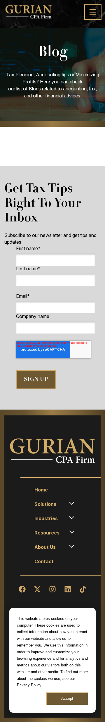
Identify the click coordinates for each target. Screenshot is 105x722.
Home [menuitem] (41, 490)
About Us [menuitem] (45, 547)
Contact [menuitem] (44, 561)
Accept (67, 698)
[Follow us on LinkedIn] (68, 589)
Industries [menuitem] (46, 518)
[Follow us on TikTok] (83, 589)
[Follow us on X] (37, 589)
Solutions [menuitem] (45, 504)
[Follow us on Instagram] (52, 589)
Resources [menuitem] (47, 533)
